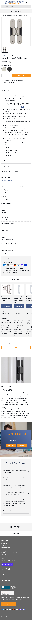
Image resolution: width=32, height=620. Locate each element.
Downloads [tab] (13, 186)
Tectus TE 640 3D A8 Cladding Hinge (20, 15)
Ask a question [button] (16, 347)
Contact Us (11, 445)
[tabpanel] (16, 221)
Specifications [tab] (4, 186)
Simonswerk (4, 55)
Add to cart (21, 75)
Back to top (16, 533)
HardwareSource (7, 616)
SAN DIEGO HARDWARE (9, 604)
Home (2, 15)
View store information (9, 85)
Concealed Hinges (8, 15)
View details (7, 306)
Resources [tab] (20, 186)
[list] (16, 31)
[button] (29, 2)
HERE (22, 107)
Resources (21, 445)
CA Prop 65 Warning (6, 181)
